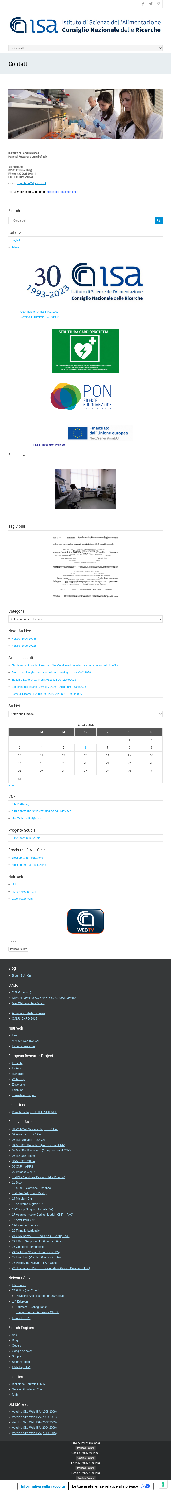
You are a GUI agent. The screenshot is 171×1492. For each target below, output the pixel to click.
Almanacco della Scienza (28, 1013)
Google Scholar (22, 1351)
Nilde (15, 1394)
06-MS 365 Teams (24, 1155)
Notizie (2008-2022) (24, 645)
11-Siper (17, 1182)
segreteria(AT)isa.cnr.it (31, 183)
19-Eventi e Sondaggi (26, 1225)
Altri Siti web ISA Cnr (24, 891)
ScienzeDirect (21, 1361)
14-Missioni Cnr (22, 1198)
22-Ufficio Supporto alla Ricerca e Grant (37, 1241)
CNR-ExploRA (21, 1367)
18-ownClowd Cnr (23, 1220)
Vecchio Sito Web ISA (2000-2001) (34, 1417)
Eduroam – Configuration (31, 1307)
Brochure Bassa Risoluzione (29, 864)
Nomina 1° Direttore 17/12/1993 (39, 317)
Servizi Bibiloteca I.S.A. (27, 1389)
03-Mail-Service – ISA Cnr (28, 1139)
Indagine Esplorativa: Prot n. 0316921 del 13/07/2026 (44, 679)
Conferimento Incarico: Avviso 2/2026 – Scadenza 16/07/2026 (49, 686)
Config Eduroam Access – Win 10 (37, 1312)
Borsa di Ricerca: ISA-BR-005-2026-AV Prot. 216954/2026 (47, 694)
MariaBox (18, 1073)
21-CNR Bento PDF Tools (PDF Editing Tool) (40, 1236)
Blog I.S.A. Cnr (22, 975)
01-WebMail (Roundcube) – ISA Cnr (35, 1129)
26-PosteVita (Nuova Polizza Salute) (35, 1262)
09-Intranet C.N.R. (23, 1172)
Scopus (17, 1356)
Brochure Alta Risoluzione (27, 857)
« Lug (11, 785)
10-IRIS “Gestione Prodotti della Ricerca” (38, 1177)
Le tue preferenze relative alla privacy (105, 1486)
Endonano (18, 1084)
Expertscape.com (22, 898)
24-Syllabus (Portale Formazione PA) (36, 1252)
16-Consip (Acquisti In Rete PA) (32, 1209)
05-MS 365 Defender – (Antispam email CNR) (41, 1150)
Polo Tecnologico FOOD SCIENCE (34, 1112)
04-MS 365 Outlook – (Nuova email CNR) (38, 1145)
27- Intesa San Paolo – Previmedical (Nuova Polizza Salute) (51, 1268)
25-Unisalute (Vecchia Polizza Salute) (36, 1257)
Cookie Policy (85, 1457)
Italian (15, 247)
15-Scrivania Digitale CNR (28, 1204)
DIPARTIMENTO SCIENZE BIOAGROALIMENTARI (42, 811)
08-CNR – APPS (22, 1166)
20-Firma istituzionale (26, 1230)
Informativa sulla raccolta (43, 1486)
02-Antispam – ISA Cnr (27, 1134)
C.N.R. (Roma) (20, 804)
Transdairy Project (24, 1095)
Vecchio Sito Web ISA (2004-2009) (34, 1427)
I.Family (17, 1063)
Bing (15, 1340)
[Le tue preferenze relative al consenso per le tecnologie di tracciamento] (163, 1484)
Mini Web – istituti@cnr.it (26, 818)
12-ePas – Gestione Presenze (31, 1188)
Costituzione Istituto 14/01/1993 (39, 311)
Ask (14, 1335)
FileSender (19, 1285)
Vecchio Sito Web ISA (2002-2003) (34, 1422)
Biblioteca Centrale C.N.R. (29, 1384)
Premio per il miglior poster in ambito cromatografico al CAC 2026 (51, 672)
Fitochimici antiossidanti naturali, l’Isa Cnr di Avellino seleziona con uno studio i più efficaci (66, 665)
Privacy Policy (18, 948)
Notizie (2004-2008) (24, 638)
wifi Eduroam (20, 1301)
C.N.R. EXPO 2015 (24, 1018)
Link (14, 884)
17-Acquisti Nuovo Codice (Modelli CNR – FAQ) (42, 1214)
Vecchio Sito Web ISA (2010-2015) (34, 1433)
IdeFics (17, 1068)
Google (16, 1345)
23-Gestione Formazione (28, 1246)
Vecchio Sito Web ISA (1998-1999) (34, 1411)
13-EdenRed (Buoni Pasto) (29, 1193)
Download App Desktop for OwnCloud (40, 1295)
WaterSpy (18, 1079)
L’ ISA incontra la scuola (26, 838)
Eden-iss (17, 1090)
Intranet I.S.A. (21, 1318)
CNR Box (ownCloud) (25, 1290)
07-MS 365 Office (23, 1161)
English (16, 240)
